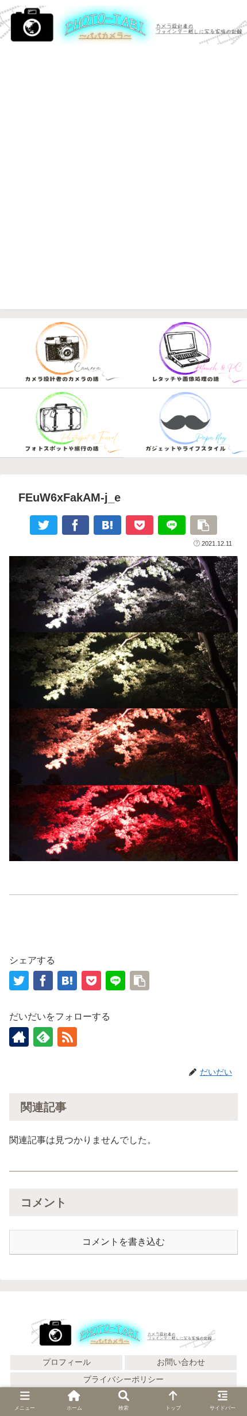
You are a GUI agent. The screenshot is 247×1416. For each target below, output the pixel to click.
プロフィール (67, 1362)
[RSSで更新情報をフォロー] (67, 1037)
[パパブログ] (185, 423)
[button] (223, 1284)
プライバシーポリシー (123, 1379)
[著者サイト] (19, 1037)
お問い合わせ (181, 1362)
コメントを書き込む (123, 1242)
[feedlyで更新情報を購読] (43, 1037)
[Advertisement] (123, 185)
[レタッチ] (185, 353)
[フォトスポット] (62, 423)
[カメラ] (62, 353)
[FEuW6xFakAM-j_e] (107, 525)
